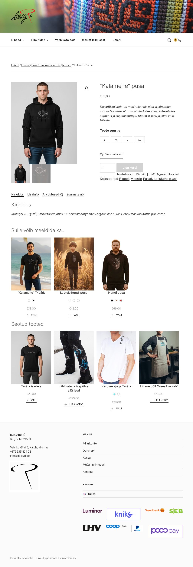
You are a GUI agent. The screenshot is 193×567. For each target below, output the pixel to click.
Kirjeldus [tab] (17, 194)
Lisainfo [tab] (33, 194)
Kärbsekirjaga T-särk (116, 386)
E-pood (16, 39)
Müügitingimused (94, 464)
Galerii (117, 39)
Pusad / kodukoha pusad (46, 65)
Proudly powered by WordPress (56, 558)
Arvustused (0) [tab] (52, 194)
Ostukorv (89, 450)
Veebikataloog (65, 39)
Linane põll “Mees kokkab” (159, 386)
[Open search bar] (169, 40)
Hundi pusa (116, 292)
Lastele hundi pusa (73, 292)
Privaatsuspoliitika (21, 558)
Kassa (87, 457)
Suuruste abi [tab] (75, 194)
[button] (86, 88)
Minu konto (90, 443)
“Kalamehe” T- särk (31, 292)
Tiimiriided (38, 39)
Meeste (66, 65)
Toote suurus (110, 130)
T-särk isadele (31, 386)
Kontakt (88, 471)
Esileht (15, 65)
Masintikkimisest (93, 39)
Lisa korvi (130, 167)
